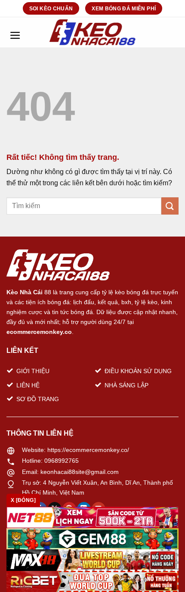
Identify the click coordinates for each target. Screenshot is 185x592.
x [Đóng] (23, 500)
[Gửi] (170, 205)
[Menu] (15, 32)
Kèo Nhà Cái (24, 292)
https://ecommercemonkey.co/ (88, 449)
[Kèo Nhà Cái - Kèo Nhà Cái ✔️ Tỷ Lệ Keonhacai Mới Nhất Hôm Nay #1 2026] (92, 32)
